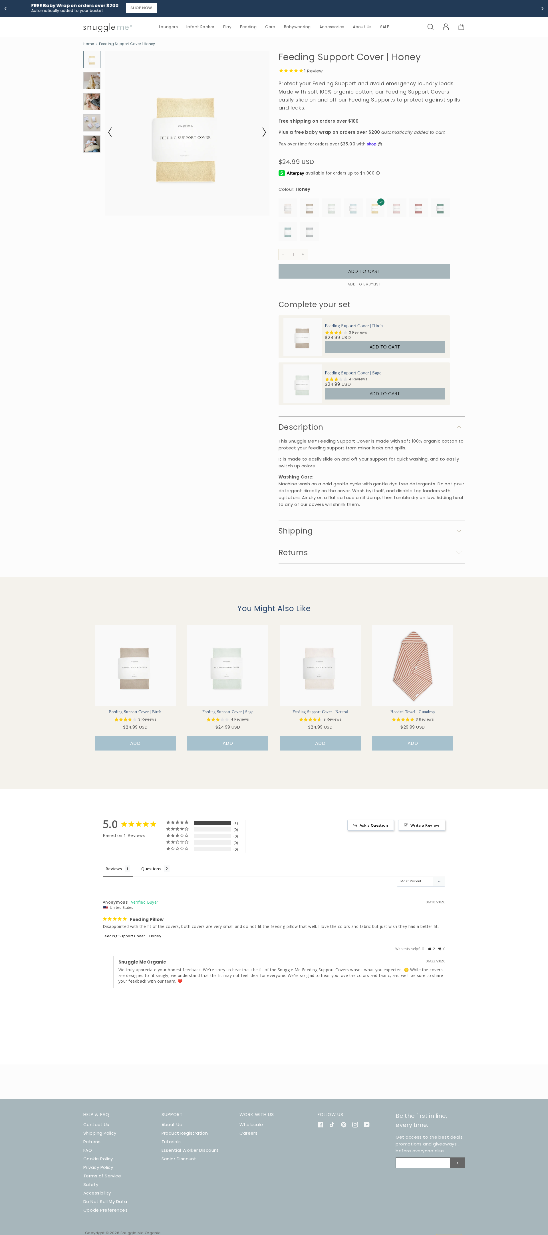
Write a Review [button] (424, 825)
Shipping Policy (99, 1133)
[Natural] (288, 208)
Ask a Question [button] (374, 825)
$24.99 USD (338, 337)
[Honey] (375, 208)
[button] (431, 948)
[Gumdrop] (418, 208)
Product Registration (185, 1133)
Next (260, 132)
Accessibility (97, 1193)
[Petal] (396, 208)
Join (457, 1162)
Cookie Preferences (105, 1210)
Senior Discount (179, 1159)
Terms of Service (102, 1176)
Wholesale (251, 1124)
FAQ (87, 1150)
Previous (113, 132)
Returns (91, 1142)
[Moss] (440, 208)
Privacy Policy (98, 1167)
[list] (364, 360)
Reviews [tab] (114, 868)
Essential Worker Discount (190, 1150)
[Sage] (331, 208)
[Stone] (309, 232)
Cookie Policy (98, 1159)
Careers (248, 1133)
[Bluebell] (353, 208)
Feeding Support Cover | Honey (132, 935)
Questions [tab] (151, 868)
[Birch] (309, 208)
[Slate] (288, 232)
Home (88, 43)
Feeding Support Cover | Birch (354, 325)
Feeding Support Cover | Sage (353, 372)
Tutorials (171, 1142)
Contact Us (96, 1124)
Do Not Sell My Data (105, 1201)
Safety (90, 1184)
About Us (172, 1124)
